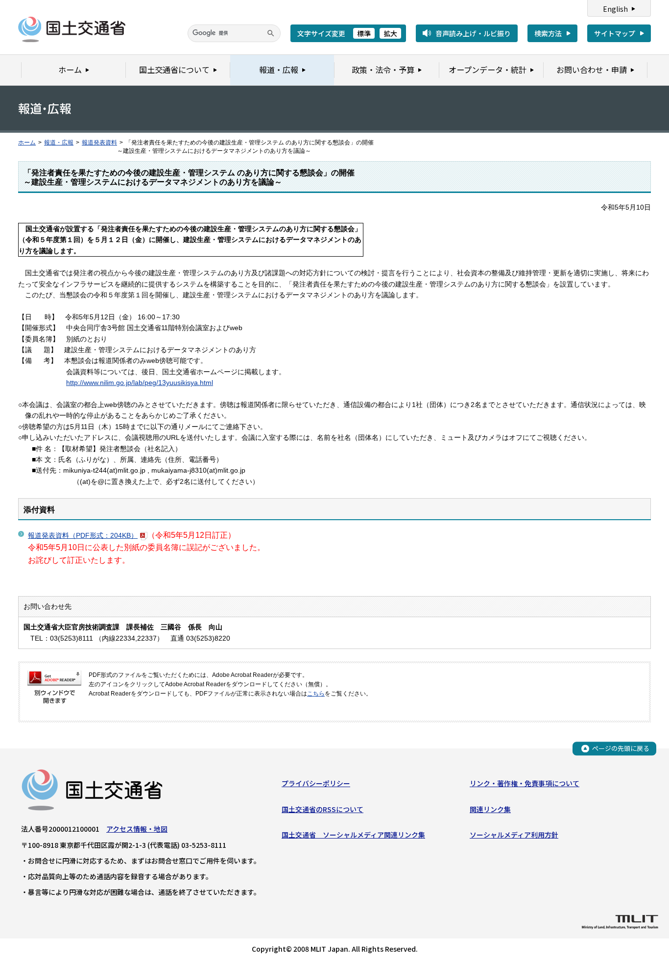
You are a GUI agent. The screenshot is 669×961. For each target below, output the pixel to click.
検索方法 (548, 33)
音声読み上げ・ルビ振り (473, 33)
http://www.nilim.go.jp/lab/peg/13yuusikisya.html (139, 382)
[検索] (271, 33)
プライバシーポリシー (316, 783)
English (615, 9)
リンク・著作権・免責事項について (524, 783)
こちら (316, 693)
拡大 (390, 33)
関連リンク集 (490, 809)
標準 (364, 33)
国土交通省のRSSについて (322, 809)
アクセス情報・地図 (136, 829)
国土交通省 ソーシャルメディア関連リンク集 (353, 835)
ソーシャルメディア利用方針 (514, 835)
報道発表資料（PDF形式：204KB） (83, 535)
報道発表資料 (99, 142)
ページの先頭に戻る (620, 748)
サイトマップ (614, 33)
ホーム (27, 142)
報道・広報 (58, 142)
